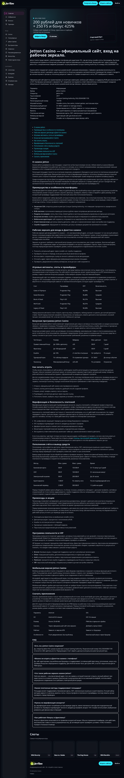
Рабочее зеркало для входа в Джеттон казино (50, 133)
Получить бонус (90, 3)
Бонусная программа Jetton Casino (46, 138)
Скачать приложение (41, 157)
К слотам (53, 36)
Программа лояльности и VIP (44, 151)
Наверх (32, 773)
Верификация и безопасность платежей (48, 143)
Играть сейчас (105, 3)
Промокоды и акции (41, 148)
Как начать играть (40, 141)
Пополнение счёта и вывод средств (46, 146)
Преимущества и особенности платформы (49, 130)
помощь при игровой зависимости (86, 438)
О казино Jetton (39, 127)
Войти (117, 3)
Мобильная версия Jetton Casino (45, 154)
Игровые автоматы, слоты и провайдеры (48, 135)
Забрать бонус (40, 36)
